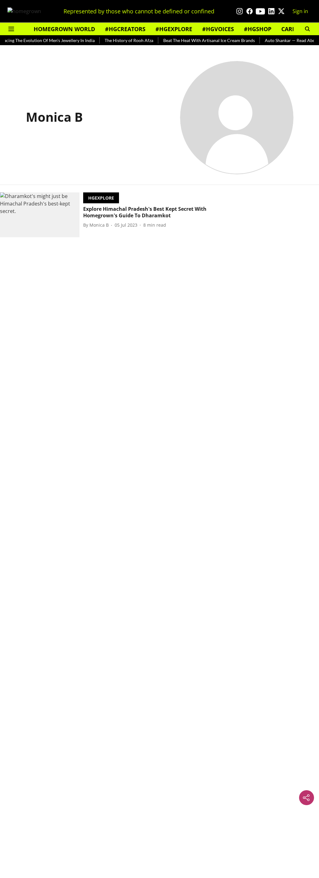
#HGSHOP (257, 29)
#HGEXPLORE (173, 29)
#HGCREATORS (125, 29)
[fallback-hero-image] (41, 214)
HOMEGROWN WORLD (64, 29)
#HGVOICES (218, 29)
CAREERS (293, 29)
